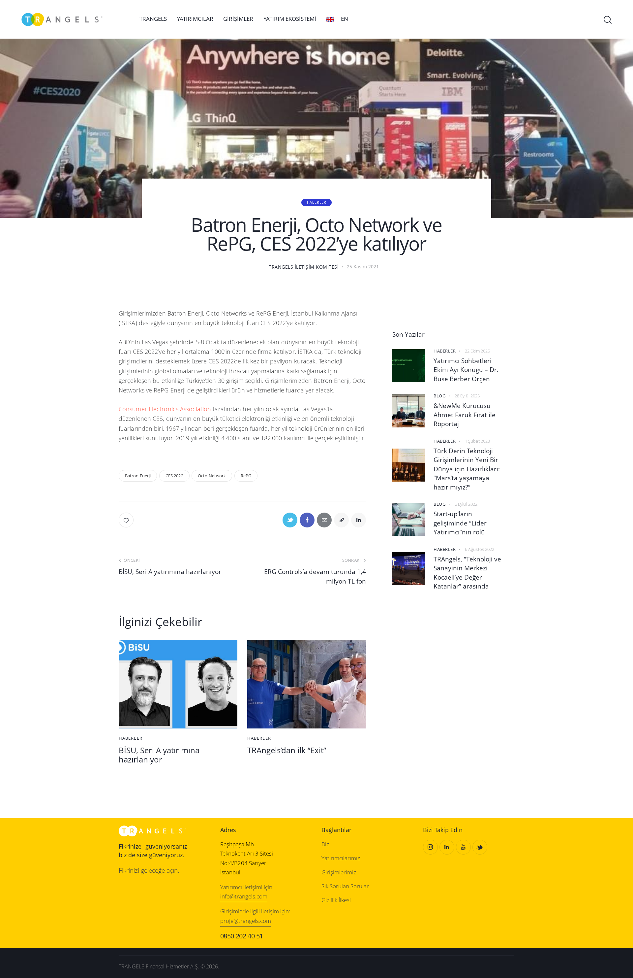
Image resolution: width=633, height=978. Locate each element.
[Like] (127, 520)
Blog (439, 396)
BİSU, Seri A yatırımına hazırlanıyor (159, 755)
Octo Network (212, 476)
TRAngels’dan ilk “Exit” (286, 750)
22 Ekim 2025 (477, 351)
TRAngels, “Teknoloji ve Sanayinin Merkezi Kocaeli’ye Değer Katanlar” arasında (467, 573)
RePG (246, 476)
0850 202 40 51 (241, 935)
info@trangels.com (243, 896)
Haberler (316, 202)
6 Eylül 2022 (466, 504)
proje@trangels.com (245, 921)
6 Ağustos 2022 (479, 549)
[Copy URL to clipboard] (341, 520)
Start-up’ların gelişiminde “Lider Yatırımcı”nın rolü (460, 523)
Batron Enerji (138, 476)
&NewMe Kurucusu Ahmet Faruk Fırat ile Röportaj (465, 414)
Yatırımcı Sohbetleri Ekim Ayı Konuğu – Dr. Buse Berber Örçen (466, 369)
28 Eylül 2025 (467, 396)
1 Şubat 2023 (477, 441)
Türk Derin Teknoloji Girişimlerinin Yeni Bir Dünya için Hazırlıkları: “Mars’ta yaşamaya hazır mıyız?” (467, 469)
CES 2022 (174, 476)
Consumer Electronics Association (165, 409)
